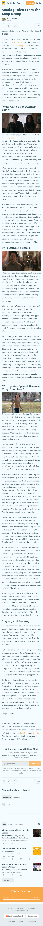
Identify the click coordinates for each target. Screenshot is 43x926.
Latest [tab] (10, 824)
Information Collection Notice (23, 771)
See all (6, 880)
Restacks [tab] (16, 797)
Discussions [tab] (19, 824)
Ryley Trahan (12, 18)
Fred (25, 840)
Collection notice (21, 911)
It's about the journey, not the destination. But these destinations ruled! (15, 837)
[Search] (39, 824)
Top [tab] (4, 824)
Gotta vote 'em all (8, 851)
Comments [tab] (7, 797)
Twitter (36, 732)
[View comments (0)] (9, 25)
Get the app (32, 916)
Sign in (38, 3)
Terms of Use (32, 768)
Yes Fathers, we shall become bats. (15, 870)
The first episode (17, 42)
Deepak (13, 854)
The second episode (19, 45)
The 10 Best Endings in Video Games (16, 831)
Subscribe (30, 3)
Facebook (24, 732)
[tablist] (11, 797)
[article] (21, 837)
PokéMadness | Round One (14, 848)
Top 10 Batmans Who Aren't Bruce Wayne (15, 865)
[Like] (4, 25)
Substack (10, 921)
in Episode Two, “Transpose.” (19, 137)
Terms (34, 908)
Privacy (28, 908)
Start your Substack (15, 916)
